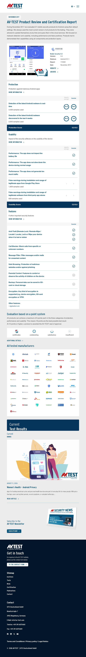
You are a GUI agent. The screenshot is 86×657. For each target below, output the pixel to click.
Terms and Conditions (16, 641)
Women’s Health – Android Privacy (22, 487)
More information (15, 92)
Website (53, 68)
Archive (53, 72)
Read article (12, 499)
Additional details (14, 341)
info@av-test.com (18, 620)
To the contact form (16, 565)
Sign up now (13, 531)
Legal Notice (43, 641)
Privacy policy (31, 641)
